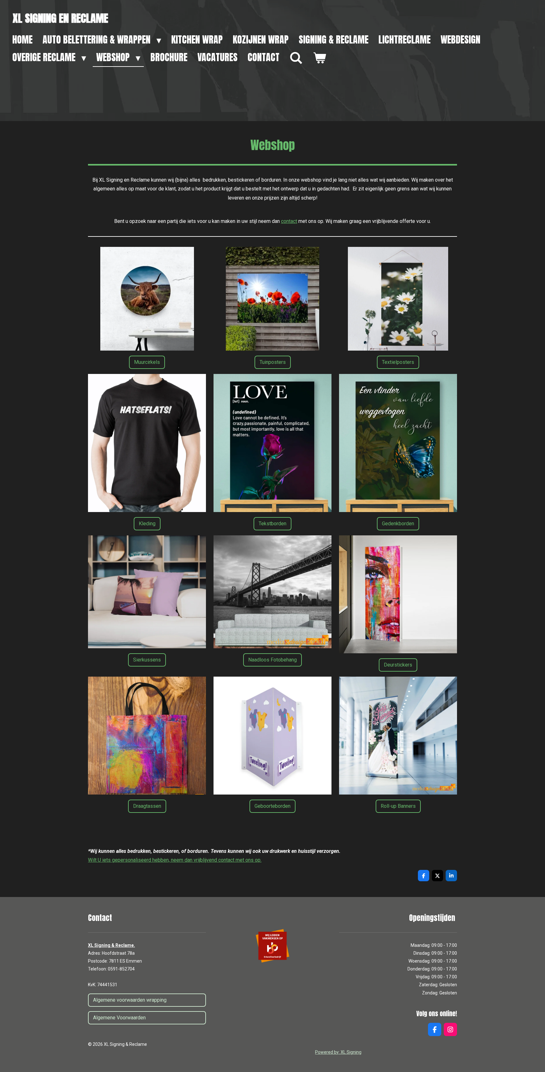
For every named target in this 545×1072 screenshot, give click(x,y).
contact (289, 221)
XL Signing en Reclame (60, 18)
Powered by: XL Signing (338, 1052)
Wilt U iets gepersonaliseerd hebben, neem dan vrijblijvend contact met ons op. (174, 860)
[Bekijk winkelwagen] (319, 58)
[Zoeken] (296, 58)
